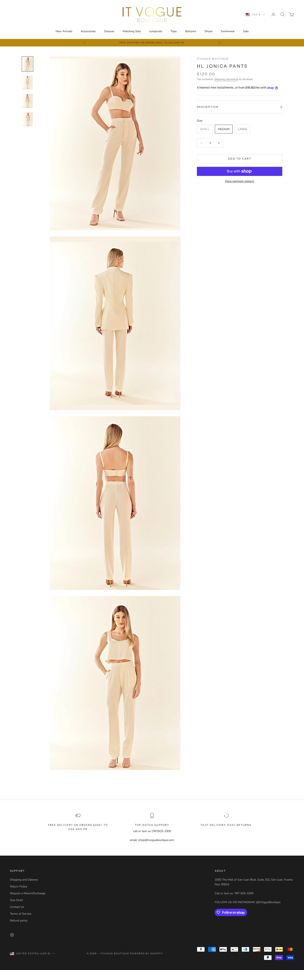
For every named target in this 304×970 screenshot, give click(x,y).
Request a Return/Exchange (27, 893)
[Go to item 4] (27, 119)
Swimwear (228, 31)
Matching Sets (132, 31)
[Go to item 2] (27, 82)
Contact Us (17, 907)
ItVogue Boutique (213, 58)
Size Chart (16, 900)
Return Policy (18, 886)
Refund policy (19, 921)
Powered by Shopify (146, 953)
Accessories (88, 31)
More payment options (239, 181)
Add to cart (239, 159)
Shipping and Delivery (24, 880)
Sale (246, 31)
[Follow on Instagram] (12, 935)
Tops (174, 31)
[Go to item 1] (27, 63)
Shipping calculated (226, 79)
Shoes (209, 31)
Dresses (109, 31)
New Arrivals (64, 31)
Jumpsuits (155, 31)
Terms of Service (20, 914)
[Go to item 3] (27, 100)
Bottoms (190, 31)
